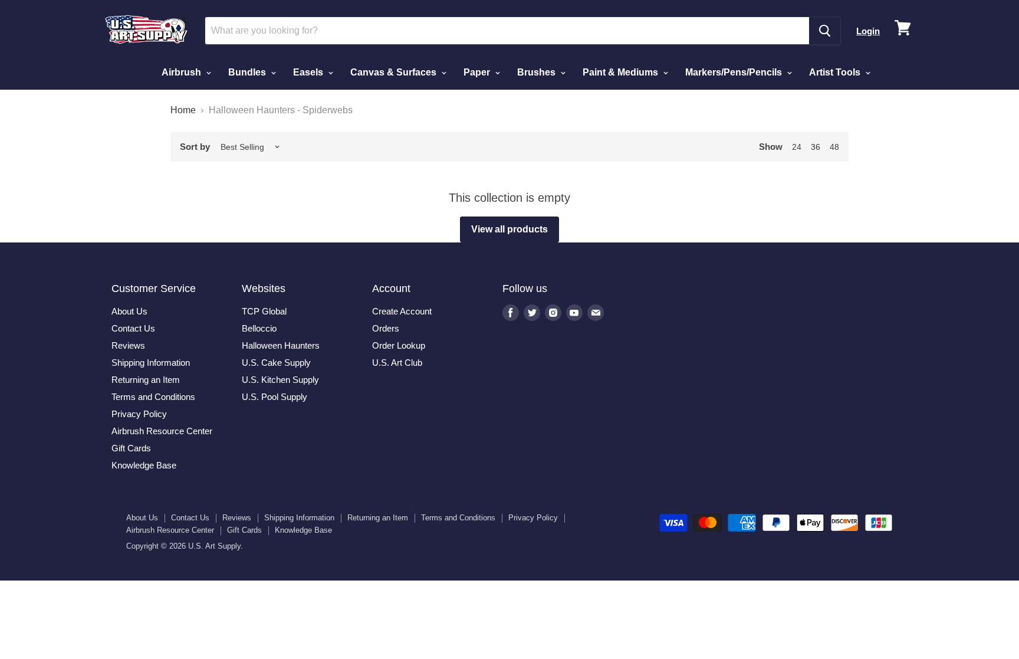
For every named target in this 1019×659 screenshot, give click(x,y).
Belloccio (259, 328)
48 (834, 147)
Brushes (537, 72)
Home (183, 110)
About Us (129, 311)
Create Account (402, 311)
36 (815, 147)
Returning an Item (145, 380)
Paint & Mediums (621, 72)
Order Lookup (398, 345)
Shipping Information (150, 363)
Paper (478, 72)
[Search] (824, 30)
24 (796, 147)
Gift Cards (131, 448)
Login (868, 31)
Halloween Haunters (281, 345)
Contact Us (133, 328)
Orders (385, 328)
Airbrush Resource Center (161, 431)
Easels (309, 72)
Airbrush (182, 72)
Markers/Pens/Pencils (734, 72)
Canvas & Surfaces (394, 72)
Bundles (248, 72)
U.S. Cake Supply (276, 363)
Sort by (195, 147)
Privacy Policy (139, 414)
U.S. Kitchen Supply (280, 380)
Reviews (128, 345)
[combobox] (507, 30)
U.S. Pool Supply (274, 397)
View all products (509, 229)
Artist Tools (836, 72)
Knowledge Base (143, 465)
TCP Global (264, 311)
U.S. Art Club (397, 363)
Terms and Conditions (153, 397)
